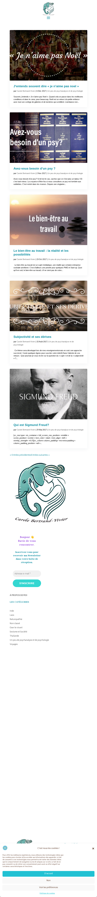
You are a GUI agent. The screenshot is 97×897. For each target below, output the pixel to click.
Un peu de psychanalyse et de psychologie (65, 91)
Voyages (14, 644)
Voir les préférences (48, 887)
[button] (93, 848)
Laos (12, 615)
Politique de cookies (47, 893)
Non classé (15, 623)
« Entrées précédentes (20, 455)
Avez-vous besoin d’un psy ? (34, 168)
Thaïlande (14, 636)
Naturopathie (16, 619)
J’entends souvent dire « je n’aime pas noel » (46, 86)
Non (48, 880)
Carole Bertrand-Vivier (26, 91)
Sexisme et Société (18, 632)
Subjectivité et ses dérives (32, 336)
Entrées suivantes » (40, 455)
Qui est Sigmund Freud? (31, 425)
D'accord (48, 873)
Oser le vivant (16, 627)
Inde (12, 611)
